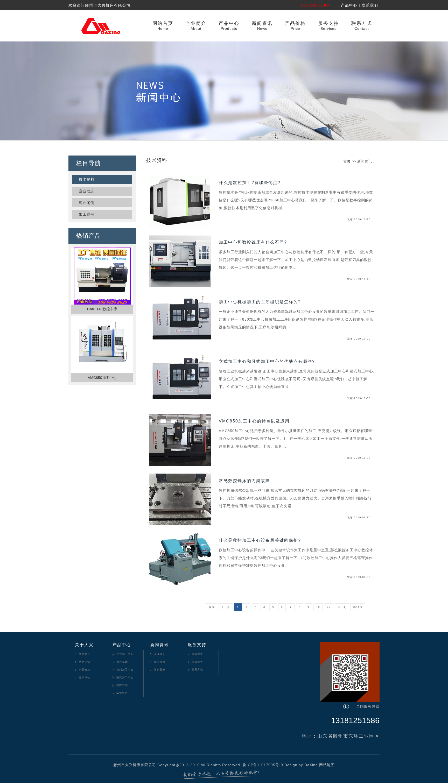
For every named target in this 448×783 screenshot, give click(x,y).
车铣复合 (122, 693)
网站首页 (162, 23)
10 (318, 607)
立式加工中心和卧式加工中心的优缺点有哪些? (267, 361)
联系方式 (361, 23)
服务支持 (328, 23)
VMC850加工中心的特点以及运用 (254, 421)
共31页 (357, 607)
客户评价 (84, 677)
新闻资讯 (262, 23)
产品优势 (84, 661)
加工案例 (86, 214)
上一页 (225, 607)
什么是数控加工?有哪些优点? (250, 182)
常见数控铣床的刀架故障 (244, 480)
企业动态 (86, 191)
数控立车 (122, 685)
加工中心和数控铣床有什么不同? (253, 242)
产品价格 (295, 23)
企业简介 (196, 23)
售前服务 (197, 654)
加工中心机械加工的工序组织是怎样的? (260, 302)
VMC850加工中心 (102, 378)
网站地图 (327, 765)
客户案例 (86, 203)
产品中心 (349, 5)
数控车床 (122, 661)
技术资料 (86, 179)
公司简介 (84, 654)
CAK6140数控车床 (102, 309)
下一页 (342, 607)
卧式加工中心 (125, 677)
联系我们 (370, 5)
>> (329, 607)
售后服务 (197, 661)
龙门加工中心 (125, 669)
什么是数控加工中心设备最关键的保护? (260, 540)
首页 (347, 161)
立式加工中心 (125, 654)
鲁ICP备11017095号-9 (263, 765)
